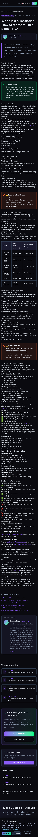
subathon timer (29, 423)
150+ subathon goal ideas (22, 544)
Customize (27, 833)
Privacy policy (14, 829)
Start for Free (20, 734)
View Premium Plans (19, 763)
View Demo (18, 739)
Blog (7, 11)
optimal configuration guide (16, 542)
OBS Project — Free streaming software (14, 608)
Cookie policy (5, 829)
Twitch (13, 651)
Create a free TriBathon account (12, 534)
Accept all (6, 833)
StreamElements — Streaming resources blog (16, 610)
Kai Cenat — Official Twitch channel (13, 605)
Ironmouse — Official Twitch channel (14, 603)
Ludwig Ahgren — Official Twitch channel (15, 600)
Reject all (17, 833)
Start (34, 3)
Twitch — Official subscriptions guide (14, 598)
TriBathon (31, 125)
